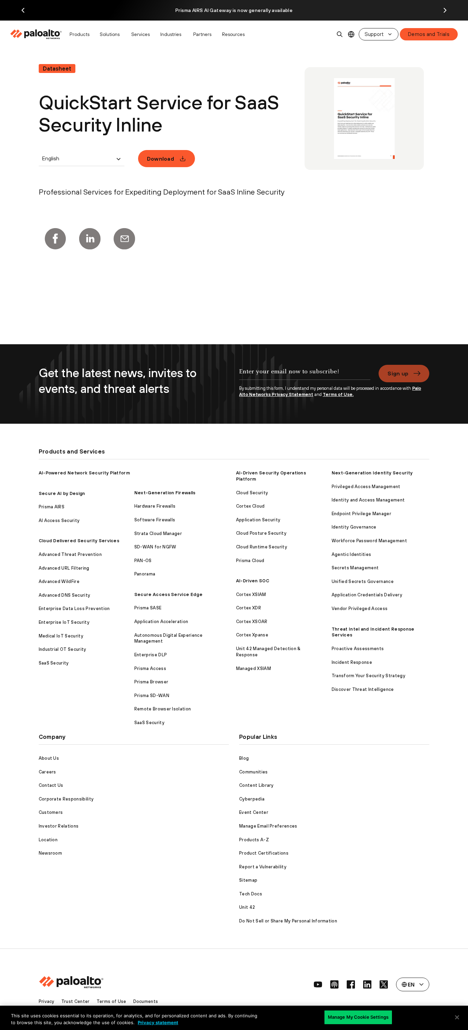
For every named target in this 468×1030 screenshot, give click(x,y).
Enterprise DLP (150, 654)
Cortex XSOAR (252, 621)
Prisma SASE (148, 607)
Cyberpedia (251, 799)
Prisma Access (150, 668)
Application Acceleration (161, 621)
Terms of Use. (338, 394)
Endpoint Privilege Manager (361, 513)
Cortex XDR (248, 607)
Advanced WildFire (59, 581)
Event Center (253, 812)
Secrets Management (355, 567)
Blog (244, 758)
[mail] (124, 239)
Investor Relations (59, 826)
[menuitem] (37, 34)
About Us (49, 758)
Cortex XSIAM (251, 594)
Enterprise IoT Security (64, 622)
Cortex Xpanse (252, 634)
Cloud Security (252, 492)
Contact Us (51, 785)
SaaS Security (54, 663)
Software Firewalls (154, 519)
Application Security (258, 519)
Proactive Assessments (358, 648)
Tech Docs (250, 893)
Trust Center (75, 1001)
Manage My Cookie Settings (358, 1017)
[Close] (457, 1017)
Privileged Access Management (366, 486)
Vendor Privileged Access (360, 608)
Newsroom (50, 853)
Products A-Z (254, 839)
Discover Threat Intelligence (363, 689)
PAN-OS (143, 560)
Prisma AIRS (52, 506)
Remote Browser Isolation (162, 708)
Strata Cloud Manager (158, 533)
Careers (47, 771)
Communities (253, 771)
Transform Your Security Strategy (368, 675)
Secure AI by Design (62, 493)
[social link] (318, 984)
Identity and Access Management (368, 499)
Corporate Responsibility (66, 799)
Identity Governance (354, 527)
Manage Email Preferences (268, 826)
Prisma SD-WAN (151, 695)
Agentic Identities (351, 554)
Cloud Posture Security (261, 533)
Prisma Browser (151, 681)
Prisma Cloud (250, 560)
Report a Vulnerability (262, 866)
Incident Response (352, 662)
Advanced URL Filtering (64, 568)
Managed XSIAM (253, 668)
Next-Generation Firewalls (165, 492)
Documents (145, 1001)
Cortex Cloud (250, 506)
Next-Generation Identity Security (372, 472)
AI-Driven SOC (252, 580)
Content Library (256, 785)
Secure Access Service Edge (168, 594)
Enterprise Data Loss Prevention (74, 608)
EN (351, 34)
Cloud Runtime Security (261, 546)
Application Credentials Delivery (367, 594)
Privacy (46, 1001)
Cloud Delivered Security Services (79, 540)
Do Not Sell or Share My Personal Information (288, 920)
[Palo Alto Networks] (36, 34)
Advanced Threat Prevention (70, 554)
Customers (51, 812)
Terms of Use (111, 1001)
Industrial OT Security (62, 649)
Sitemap (248, 880)
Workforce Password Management (369, 540)
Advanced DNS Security (64, 595)
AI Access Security (59, 520)
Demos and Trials (428, 34)
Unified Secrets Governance (363, 581)
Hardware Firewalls (155, 506)
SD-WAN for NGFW (155, 546)
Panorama (145, 573)
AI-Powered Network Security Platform (84, 472)
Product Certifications (263, 853)
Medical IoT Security (61, 635)
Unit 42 (247, 907)
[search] (340, 34)
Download (160, 159)
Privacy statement (158, 1022)
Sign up (397, 373)
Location (48, 839)
